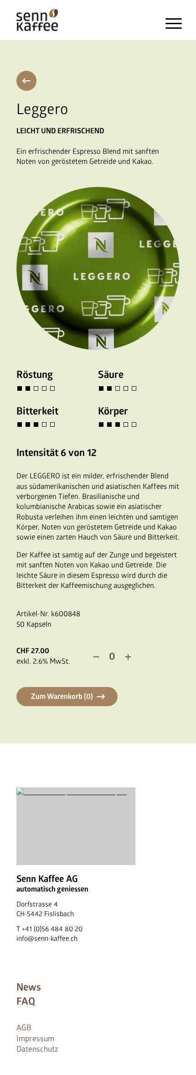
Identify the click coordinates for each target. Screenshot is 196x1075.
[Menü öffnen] (174, 23)
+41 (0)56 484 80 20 (52, 929)
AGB (23, 1028)
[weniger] (96, 657)
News (28, 987)
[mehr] (128, 657)
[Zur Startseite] (37, 20)
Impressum (35, 1039)
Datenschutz (37, 1049)
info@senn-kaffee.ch (46, 938)
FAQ (25, 1001)
